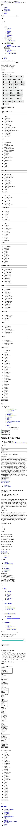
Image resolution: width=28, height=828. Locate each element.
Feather (7, 231)
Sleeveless (7, 333)
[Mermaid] (4, 731)
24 (17, 85)
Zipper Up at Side (9, 204)
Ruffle (6, 237)
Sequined (7, 258)
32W (6, 98)
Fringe (6, 234)
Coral (6, 385)
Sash (6, 238)
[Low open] (5, 692)
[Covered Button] (5, 689)
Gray (6, 394)
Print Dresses (8, 156)
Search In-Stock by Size (8, 72)
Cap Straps (7, 340)
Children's (9, 419)
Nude (6, 388)
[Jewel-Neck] (4, 725)
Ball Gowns (8, 142)
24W (20, 93)
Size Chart (3, 479)
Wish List (6, 7)
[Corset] (5, 686)
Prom (8, 425)
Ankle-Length (8, 269)
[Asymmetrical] (4, 716)
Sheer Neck (8, 304)
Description (6, 485)
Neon (6, 214)
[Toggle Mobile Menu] (1, 583)
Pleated (7, 185)
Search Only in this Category (9, 65)
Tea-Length (8, 281)
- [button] (4, 407)
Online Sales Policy (5, 481)
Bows (6, 226)
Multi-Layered (8, 182)
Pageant (8, 423)
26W (6, 96)
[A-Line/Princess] (4, 728)
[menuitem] (15, 7)
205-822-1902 (4, 2)
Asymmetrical (8, 271)
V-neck (7, 308)
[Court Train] (4, 719)
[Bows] (4, 704)
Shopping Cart (7, 10)
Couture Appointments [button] (9, 613)
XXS (13, 98)
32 (17, 87)
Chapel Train (8, 272)
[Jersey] (3, 712)
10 (21, 79)
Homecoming (8, 128)
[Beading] (4, 703)
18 (23, 82)
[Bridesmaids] (6, 670)
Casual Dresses (8, 119)
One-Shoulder (8, 298)
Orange (7, 384)
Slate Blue (7, 364)
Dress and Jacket (9, 145)
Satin (6, 257)
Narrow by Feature (7, 111)
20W (6, 93)
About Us (6, 562)
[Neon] (2, 698)
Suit (6, 163)
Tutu (6, 166)
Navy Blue (7, 367)
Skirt (6, 162)
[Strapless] (4, 745)
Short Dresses (8, 160)
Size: (2, 447)
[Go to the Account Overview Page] (1, 5)
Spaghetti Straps (9, 343)
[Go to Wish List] (2, 4)
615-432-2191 (17, 2)
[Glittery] (2, 695)
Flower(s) (7, 232)
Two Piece (7, 168)
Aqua (6, 360)
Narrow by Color (7, 350)
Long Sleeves (8, 329)
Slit (6, 189)
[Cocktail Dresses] (6, 672)
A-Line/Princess (9, 315)
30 (11, 87)
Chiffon (7, 248)
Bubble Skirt (8, 174)
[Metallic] (2, 696)
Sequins (7, 240)
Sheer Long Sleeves (9, 330)
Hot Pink (7, 376)
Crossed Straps (8, 197)
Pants (6, 154)
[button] (5, 27)
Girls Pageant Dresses (10, 127)
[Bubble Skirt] (5, 682)
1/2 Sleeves (7, 326)
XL (21, 101)
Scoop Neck (8, 302)
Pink (6, 375)
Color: (2, 450)
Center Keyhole (9, 177)
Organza (7, 255)
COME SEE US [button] (8, 603)
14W (6, 90)
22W (13, 93)
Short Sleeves (8, 332)
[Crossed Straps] (5, 690)
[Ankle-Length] (4, 715)
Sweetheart (7, 307)
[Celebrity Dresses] (5, 683)
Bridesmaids (8, 118)
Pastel (6, 217)
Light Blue (7, 363)
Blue (6, 366)
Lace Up (7, 199)
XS (20, 98)
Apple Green (8, 356)
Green (6, 357)
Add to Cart (3, 456)
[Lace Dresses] (5, 679)
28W (13, 96)
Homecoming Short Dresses (13, 421)
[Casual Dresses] (6, 671)
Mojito (6, 354)
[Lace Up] (5, 691)
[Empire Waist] (4, 730)
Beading (7, 225)
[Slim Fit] (4, 732)
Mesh (6, 254)
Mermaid (7, 318)
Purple (6, 369)
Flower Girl (8, 125)
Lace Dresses (8, 147)
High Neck (7, 292)
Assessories (9, 411)
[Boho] (5, 677)
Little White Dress (9, 150)
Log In (5, 13)
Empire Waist (8, 316)
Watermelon (8, 379)
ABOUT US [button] (7, 622)
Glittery (7, 211)
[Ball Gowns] (5, 675)
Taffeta (6, 261)
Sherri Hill (9, 417)
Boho (6, 144)
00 (12, 76)
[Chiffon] (3, 710)
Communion (8, 122)
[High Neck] (4, 724)
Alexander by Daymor (12, 409)
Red (6, 382)
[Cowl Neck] (4, 722)
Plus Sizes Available (10, 186)
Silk (6, 260)
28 (5, 87)
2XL (6, 104)
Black (6, 393)
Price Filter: (6, 66)
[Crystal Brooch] (4, 706)
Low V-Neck (8, 295)
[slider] (24, 640)
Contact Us (6, 555)
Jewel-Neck (8, 294)
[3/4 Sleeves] (5, 736)
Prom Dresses (8, 131)
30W (20, 96)
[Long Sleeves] (5, 737)
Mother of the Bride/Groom (11, 130)
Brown (6, 391)
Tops (6, 165)
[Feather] (3, 711)
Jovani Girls (9, 414)
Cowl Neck (8, 289)
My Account (6, 9)
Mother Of (9, 422)
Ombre (6, 215)
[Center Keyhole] (5, 684)
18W (20, 90)
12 (5, 82)
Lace (6, 235)
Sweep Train (8, 280)
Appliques (7, 223)
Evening (7, 124)
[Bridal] (6, 669)
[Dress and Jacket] (5, 678)
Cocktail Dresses (9, 121)
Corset (6, 179)
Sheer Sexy (7, 159)
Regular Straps (8, 341)
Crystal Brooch (8, 228)
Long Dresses (8, 151)
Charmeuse (7, 246)
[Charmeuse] (3, 708)
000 (6, 76)
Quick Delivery (23, 442)
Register (5, 11)
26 (23, 85)
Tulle (6, 263)
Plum (6, 381)
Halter (6, 291)
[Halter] (4, 723)
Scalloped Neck (9, 301)
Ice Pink (7, 373)
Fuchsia (7, 378)
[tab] (15, 416)
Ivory (6, 387)
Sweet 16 (7, 136)
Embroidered (8, 229)
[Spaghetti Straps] (4, 744)
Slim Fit (7, 319)
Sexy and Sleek (8, 157)
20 (5, 85)
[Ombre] (2, 699)
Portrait (7, 300)
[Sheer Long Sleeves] (5, 739)
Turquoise (7, 361)
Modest (7, 153)
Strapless (7, 305)
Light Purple (8, 372)
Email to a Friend (5, 482)
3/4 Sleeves (7, 327)
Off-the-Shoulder (9, 297)
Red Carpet (7, 134)
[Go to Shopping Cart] (1, 4)
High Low (7, 180)
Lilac (6, 370)
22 (11, 85)
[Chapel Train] (4, 718)
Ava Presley (9, 413)
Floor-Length (8, 275)
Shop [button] (5, 588)
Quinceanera (8, 133)
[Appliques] (4, 702)
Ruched (7, 188)
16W (13, 90)
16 (17, 82)
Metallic (7, 212)
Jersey (6, 251)
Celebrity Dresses (9, 176)
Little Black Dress (9, 148)
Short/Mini (7, 278)
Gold (6, 390)
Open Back (7, 183)
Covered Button (9, 196)
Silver (6, 396)
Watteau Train (8, 283)
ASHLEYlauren (10, 410)
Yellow (7, 353)
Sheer (6, 202)
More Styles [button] (6, 406)
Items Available (7, 486)
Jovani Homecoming (11, 415)
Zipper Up (7, 203)
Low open (7, 200)
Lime (6, 358)
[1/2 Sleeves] (5, 735)
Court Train (8, 274)
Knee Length (8, 277)
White (6, 397)
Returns (5, 557)
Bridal (6, 116)
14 (11, 82)
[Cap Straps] (4, 741)
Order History (7, 570)
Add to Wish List (4, 478)
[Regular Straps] (4, 743)
